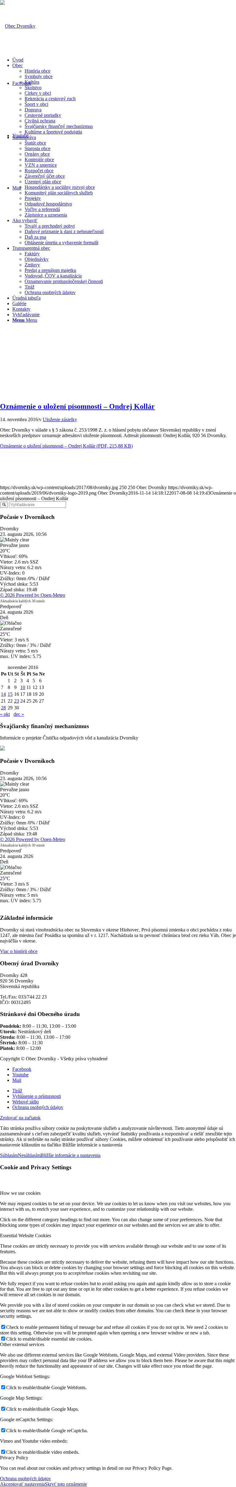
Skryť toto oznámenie (66, 1484)
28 (3, 707)
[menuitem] (124, 60)
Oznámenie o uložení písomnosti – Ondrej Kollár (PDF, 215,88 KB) (66, 445)
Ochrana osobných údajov (25, 1478)
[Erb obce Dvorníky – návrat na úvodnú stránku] (17, 26)
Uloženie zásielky (60, 419)
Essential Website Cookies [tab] (25, 1235)
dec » (19, 714)
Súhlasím (9, 1155)
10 (22, 687)
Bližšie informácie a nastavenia (70, 1155)
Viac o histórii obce (18, 951)
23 (16, 701)
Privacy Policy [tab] (14, 1457)
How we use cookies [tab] (20, 1193)
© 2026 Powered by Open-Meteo (32, 595)
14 (3, 694)
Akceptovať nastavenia (22, 1484)
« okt (5, 714)
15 (10, 694)
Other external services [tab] (22, 1344)
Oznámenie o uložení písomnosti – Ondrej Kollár (77, 406)
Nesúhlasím (29, 1155)
